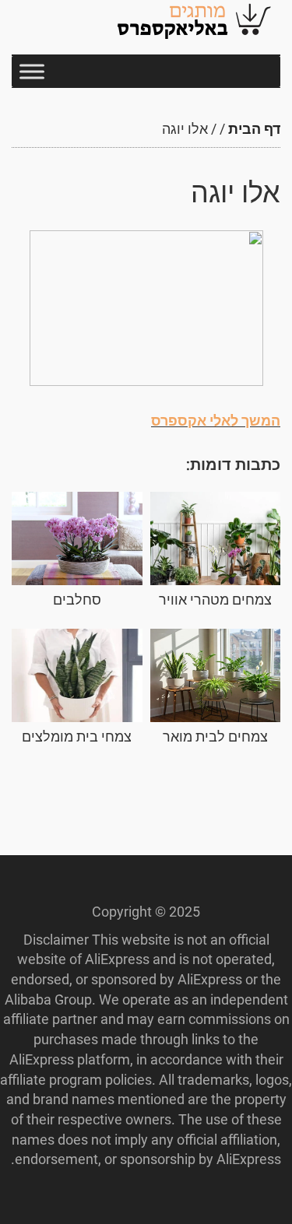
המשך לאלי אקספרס (215, 420)
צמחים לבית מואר (215, 736)
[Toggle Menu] (31, 71)
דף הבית (254, 129)
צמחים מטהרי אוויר (215, 599)
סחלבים (77, 599)
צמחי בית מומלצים (77, 736)
